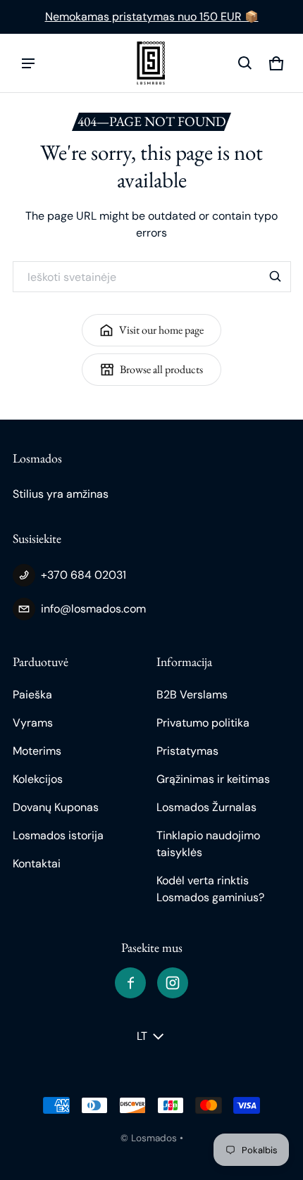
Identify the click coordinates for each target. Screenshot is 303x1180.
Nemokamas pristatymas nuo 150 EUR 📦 (152, 16)
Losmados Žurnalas (206, 807)
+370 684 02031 (83, 574)
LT (142, 1036)
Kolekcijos (38, 779)
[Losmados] (151, 63)
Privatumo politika (202, 722)
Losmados (154, 1138)
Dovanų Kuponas (56, 807)
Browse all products (161, 369)
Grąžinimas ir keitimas (213, 779)
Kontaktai (37, 863)
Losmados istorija (58, 835)
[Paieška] (275, 276)
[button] (245, 63)
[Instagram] (172, 982)
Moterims (37, 750)
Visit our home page (161, 329)
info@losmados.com (93, 608)
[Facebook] (130, 982)
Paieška (32, 694)
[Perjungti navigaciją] (28, 63)
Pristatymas (187, 750)
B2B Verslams (192, 694)
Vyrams (33, 722)
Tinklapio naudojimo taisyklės (208, 844)
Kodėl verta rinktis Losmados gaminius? (210, 889)
